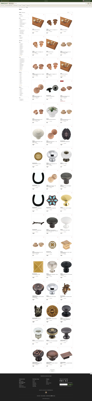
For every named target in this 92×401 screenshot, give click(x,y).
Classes (90, 5)
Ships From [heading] (20, 40)
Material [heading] (20, 87)
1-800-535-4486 (21, 383)
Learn (87, 5)
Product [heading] (20, 35)
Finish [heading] (20, 57)
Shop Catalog (34, 385)
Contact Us (20, 384)
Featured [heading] (20, 14)
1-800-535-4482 (21, 381)
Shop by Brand (34, 386)
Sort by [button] (68, 12)
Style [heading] (20, 42)
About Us (47, 380)
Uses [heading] (19, 97)
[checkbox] (19, 19)
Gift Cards (34, 380)
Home (19, 7)
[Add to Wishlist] (44, 15)
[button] (70, 12)
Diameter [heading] (20, 72)
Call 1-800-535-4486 (87, 1)
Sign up (70, 384)
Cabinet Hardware (23, 7)
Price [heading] (20, 28)
